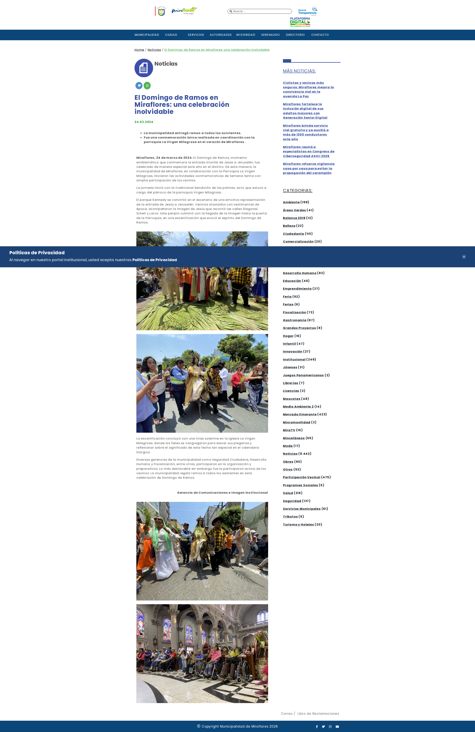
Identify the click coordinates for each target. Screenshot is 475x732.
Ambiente (291, 202)
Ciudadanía (293, 234)
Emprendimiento (297, 289)
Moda (288, 446)
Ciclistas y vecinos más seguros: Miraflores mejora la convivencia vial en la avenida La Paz (308, 89)
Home (139, 50)
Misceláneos (294, 438)
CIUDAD (171, 35)
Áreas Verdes (294, 210)
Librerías (290, 383)
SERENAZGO (270, 35)
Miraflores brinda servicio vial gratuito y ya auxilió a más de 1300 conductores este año (306, 132)
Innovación (292, 351)
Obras (288, 462)
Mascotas (291, 399)
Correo (287, 713)
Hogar (288, 336)
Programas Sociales (300, 485)
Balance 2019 (294, 218)
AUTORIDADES (221, 35)
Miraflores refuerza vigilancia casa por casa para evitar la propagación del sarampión (309, 168)
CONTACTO (320, 35)
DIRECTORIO (295, 35)
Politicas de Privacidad (154, 259)
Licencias (291, 391)
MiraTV (289, 430)
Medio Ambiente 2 (298, 406)
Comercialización (298, 241)
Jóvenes (290, 367)
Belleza (289, 226)
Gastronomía (295, 320)
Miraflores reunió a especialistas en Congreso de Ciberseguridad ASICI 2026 (308, 151)
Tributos (290, 516)
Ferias (288, 304)
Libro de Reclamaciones (318, 713)
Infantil (289, 344)
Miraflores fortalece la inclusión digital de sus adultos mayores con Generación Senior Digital (305, 111)
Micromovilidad (296, 422)
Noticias (154, 50)
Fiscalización (294, 312)
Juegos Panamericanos (303, 375)
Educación (292, 281)
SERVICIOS (196, 35)
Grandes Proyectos (299, 328)
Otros (288, 469)
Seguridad (292, 501)
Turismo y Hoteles (298, 524)
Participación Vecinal (301, 477)
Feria (287, 297)
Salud (288, 493)
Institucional (294, 359)
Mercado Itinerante (300, 414)
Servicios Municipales (302, 509)
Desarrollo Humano (300, 273)
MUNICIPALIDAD (146, 35)
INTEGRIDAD (245, 35)
